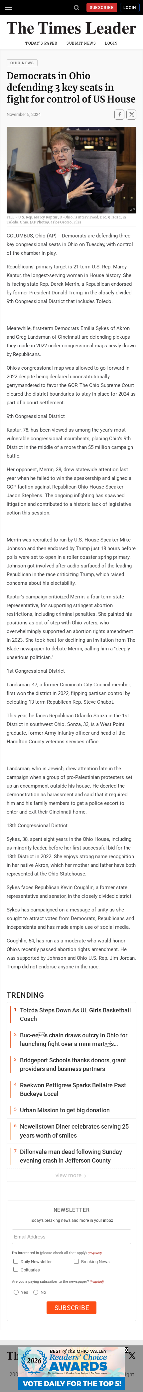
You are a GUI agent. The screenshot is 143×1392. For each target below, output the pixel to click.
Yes (24, 1292)
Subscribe (102, 7)
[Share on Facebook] (119, 115)
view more (69, 1175)
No (43, 1292)
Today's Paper (41, 43)
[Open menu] (8, 7)
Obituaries (30, 1269)
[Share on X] (131, 115)
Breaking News (95, 1261)
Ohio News (22, 63)
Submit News (81, 43)
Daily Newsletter (36, 1261)
